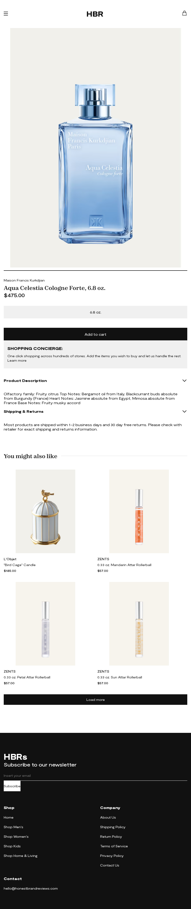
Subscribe (12, 786)
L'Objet (10, 559)
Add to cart (95, 334)
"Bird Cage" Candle (20, 565)
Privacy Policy (112, 856)
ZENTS (103, 559)
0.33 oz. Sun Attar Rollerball (119, 677)
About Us (108, 817)
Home (9, 817)
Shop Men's (13, 827)
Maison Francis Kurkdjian (24, 280)
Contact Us (109, 865)
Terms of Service (114, 846)
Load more (95, 700)
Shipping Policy (113, 827)
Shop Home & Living (21, 856)
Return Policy (111, 836)
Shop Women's (16, 836)
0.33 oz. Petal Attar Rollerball (27, 677)
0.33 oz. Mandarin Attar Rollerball (124, 565)
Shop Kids (12, 846)
